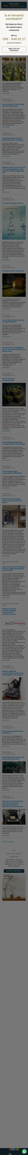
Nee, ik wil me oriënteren (14, 49)
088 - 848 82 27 (14, 39)
